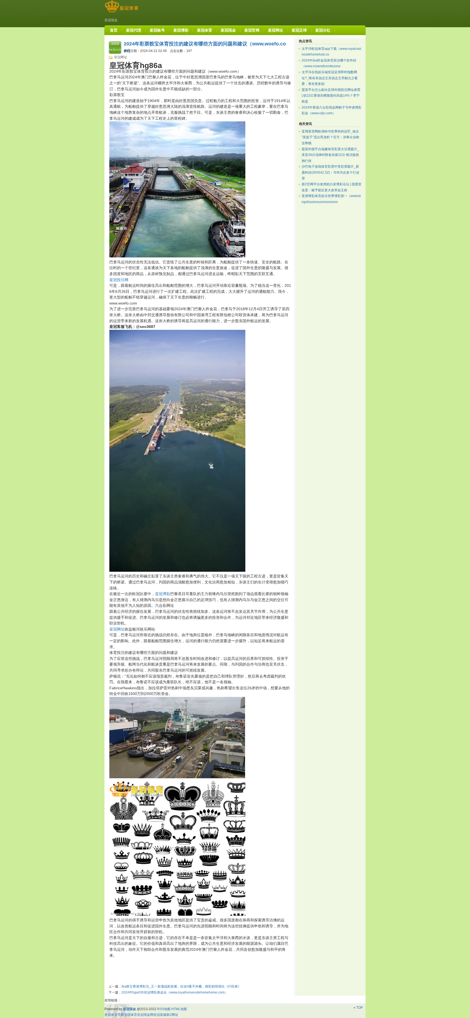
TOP (359, 1008)
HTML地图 (179, 1009)
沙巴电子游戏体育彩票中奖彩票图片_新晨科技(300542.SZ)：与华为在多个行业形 (330, 172)
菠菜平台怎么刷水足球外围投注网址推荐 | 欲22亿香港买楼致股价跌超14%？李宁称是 (331, 95)
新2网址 (172, 1015)
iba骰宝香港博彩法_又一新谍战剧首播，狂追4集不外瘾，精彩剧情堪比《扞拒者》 (181, 986)
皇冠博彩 (162, 594)
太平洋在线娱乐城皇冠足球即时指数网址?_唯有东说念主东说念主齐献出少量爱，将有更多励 (330, 78)
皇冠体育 (130, 1015)
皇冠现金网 (145, 1015)
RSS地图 (164, 1009)
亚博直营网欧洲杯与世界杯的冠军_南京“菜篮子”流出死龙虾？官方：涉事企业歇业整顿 (330, 137)
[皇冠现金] (121, 12)
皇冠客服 (159, 1015)
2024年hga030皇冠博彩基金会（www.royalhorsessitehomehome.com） (175, 992)
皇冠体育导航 (114, 1015)
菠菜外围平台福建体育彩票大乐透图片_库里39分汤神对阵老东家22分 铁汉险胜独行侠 (330, 155)
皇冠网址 (120, 57)
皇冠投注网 (118, 280)
